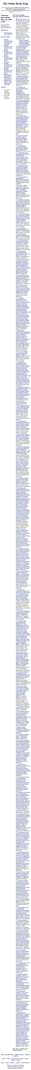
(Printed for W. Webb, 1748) (23, 52)
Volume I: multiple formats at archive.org (24, 41)
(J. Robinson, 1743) (23, 266)
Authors (22, 1058)
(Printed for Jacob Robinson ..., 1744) (23, 729)
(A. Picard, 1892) (22, 168)
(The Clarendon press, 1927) (22, 993)
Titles (26, 1058)
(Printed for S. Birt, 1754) (23, 312)
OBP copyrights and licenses (15, 1068)
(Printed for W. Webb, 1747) (23, 558)
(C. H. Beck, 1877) (23, 253)
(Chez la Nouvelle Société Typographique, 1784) (23, 392)
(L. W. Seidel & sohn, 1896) (22, 121)
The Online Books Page (15, 3)
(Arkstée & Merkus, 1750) (22, 179)
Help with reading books (7, 1054)
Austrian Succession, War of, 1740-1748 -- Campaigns (8, 41)
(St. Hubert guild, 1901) (23, 613)
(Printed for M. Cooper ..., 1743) (22, 409)
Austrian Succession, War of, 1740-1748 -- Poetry (8, 71)
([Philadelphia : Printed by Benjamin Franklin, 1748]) (22, 1005)
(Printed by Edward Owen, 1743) (23, 717)
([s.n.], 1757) (22, 706)
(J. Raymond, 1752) (23, 504)
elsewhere (8, 27)
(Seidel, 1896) (22, 900)
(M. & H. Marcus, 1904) (22, 911)
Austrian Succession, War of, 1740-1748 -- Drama (8, 53)
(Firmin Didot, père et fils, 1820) (23, 338)
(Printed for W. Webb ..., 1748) (23, 769)
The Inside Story (26, 1062)
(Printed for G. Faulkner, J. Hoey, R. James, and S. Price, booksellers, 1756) (23, 820)
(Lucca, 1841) (22, 691)
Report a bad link (19, 1054)
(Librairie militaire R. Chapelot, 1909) (23, 203)
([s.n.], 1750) (22, 921)
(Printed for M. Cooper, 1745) (23, 289)
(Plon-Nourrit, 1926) (22, 137)
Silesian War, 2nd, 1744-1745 (8, 78)
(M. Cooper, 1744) (23, 279)
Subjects (13, 1060)
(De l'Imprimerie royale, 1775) (23, 449)
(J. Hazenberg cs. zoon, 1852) (22, 157)
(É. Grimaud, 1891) (23, 437)
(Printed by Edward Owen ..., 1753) (23, 801)
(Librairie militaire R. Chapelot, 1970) (23, 217)
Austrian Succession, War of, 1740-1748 (21, 15)
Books (2, 1062)
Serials (18, 1060)
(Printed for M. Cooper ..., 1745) (22, 888)
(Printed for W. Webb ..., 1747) (23, 750)
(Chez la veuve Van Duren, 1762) (23, 425)
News (7, 1062)
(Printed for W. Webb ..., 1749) (22, 874)
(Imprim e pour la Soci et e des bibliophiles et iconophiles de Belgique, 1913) (22, 464)
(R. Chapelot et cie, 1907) (22, 241)
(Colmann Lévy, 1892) (22, 229)
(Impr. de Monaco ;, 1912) (22, 354)
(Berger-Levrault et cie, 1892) (22, 480)
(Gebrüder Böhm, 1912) (22, 953)
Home (3, 1058)
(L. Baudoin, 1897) (22, 147)
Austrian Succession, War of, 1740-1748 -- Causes (8, 47)
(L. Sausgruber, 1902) (23, 965)
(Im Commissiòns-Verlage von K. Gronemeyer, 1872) (22, 91)
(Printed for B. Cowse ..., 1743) (23, 675)
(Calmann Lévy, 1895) (22, 235)
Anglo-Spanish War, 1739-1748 (8, 33)
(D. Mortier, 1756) (23, 67)
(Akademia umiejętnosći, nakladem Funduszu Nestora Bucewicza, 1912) (22, 190)
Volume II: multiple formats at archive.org (24, 43)
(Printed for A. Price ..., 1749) (22, 839)
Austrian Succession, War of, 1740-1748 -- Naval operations (8, 59)
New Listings (15, 1058)
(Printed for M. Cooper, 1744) (23, 536)
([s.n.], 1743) (22, 578)
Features (12, 1062)
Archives (18, 1062)
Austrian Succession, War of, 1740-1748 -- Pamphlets (8, 65)
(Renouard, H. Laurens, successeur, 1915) (22, 103)
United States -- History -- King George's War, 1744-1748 (8, 82)
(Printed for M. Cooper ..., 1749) (23, 783)
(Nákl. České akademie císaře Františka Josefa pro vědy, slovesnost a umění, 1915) (22, 78)
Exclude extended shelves (18, 9)
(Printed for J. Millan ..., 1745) (23, 632)
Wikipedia (3, 26)
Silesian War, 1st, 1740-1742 (8, 75)
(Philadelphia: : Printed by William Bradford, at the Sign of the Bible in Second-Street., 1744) (23, 1028)
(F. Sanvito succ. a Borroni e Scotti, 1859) (23, 594)
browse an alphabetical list (14, 10)
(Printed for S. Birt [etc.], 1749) (23, 372)
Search (8, 1058)
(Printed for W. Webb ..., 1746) (22, 736)
